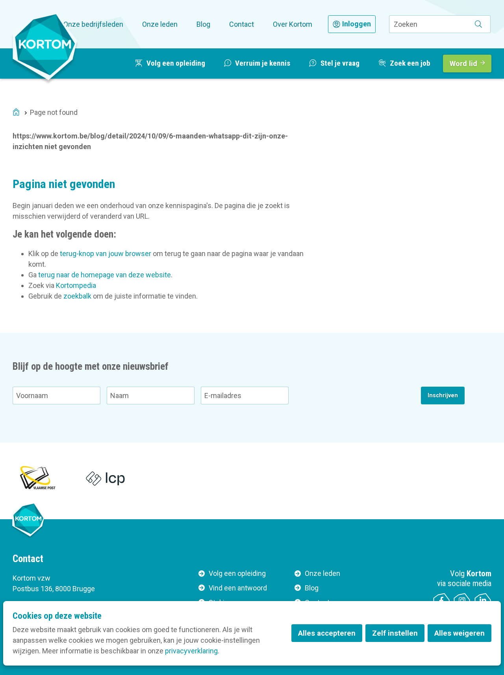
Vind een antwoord (238, 588)
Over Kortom (292, 24)
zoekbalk (77, 296)
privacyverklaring (191, 651)
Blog (203, 24)
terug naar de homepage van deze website (104, 275)
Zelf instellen (395, 633)
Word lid (463, 63)
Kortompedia (76, 285)
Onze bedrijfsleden (93, 24)
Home (16, 112)
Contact (241, 24)
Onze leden (160, 24)
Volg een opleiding (237, 573)
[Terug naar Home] (45, 46)
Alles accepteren (327, 633)
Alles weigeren (459, 633)
